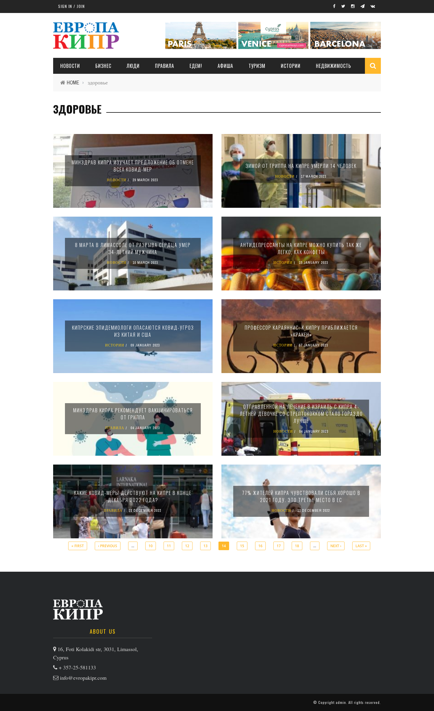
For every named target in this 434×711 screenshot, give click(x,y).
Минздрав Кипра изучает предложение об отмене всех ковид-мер (133, 166)
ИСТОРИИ (291, 65)
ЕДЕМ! (196, 65)
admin (341, 702)
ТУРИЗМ (257, 65)
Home (73, 82)
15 (242, 545)
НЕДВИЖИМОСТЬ (333, 65)
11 (169, 545)
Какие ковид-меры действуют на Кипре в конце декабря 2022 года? (133, 496)
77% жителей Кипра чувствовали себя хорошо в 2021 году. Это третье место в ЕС (301, 496)
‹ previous (107, 545)
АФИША (225, 65)
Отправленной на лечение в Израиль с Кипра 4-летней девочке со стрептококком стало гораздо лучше (301, 413)
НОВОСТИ (70, 65)
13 (205, 545)
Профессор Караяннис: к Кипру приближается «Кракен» (301, 331)
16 (260, 545)
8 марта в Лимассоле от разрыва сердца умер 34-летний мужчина (133, 248)
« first (77, 545)
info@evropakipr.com (83, 677)
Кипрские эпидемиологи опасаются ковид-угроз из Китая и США (133, 331)
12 (187, 545)
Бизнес (103, 65)
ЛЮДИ (133, 65)
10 (151, 545)
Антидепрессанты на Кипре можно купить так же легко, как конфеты (301, 248)
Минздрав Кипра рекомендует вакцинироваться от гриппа (133, 414)
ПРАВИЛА (164, 65)
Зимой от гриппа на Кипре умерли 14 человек (301, 165)
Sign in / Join (71, 6)
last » (361, 545)
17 (279, 545)
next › (335, 545)
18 (297, 545)
